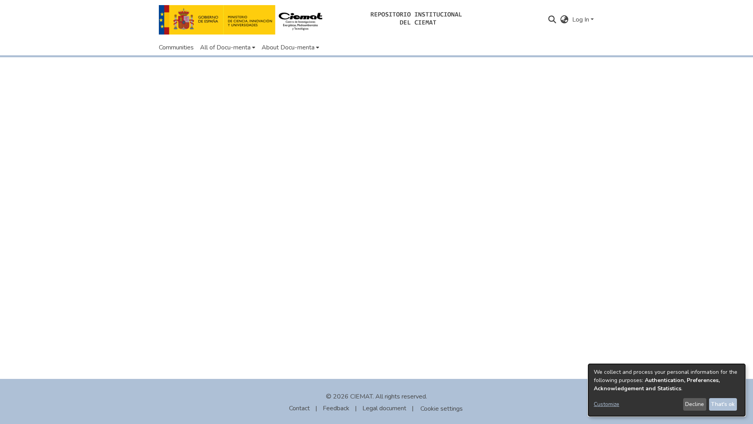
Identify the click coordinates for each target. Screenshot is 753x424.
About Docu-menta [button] (288, 47)
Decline (694, 404)
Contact (299, 408)
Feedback (336, 408)
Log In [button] (581, 19)
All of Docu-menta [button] (225, 47)
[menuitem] (227, 47)
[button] (243, 19)
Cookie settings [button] (441, 408)
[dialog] (666, 390)
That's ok (723, 404)
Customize (606, 404)
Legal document (384, 408)
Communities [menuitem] (176, 47)
